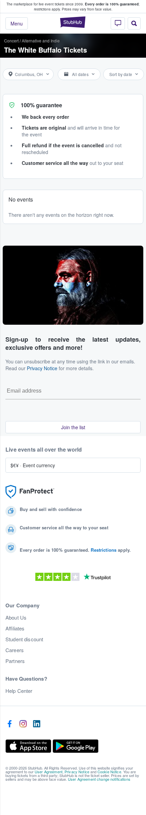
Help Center (19, 691)
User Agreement (48, 771)
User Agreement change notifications (99, 779)
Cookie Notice (109, 771)
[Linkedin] (37, 724)
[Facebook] (9, 724)
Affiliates (14, 628)
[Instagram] (23, 724)
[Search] (134, 23)
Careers (14, 650)
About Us (15, 617)
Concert (11, 40)
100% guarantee (41, 105)
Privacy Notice (42, 368)
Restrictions (103, 550)
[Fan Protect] (29, 492)
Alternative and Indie (41, 40)
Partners (15, 661)
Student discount (24, 639)
